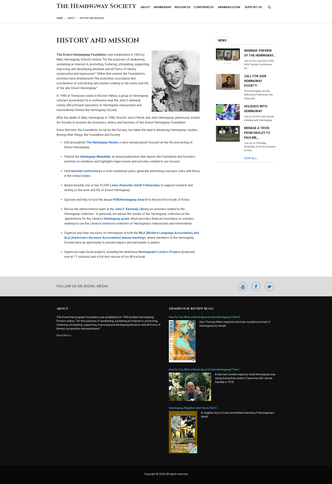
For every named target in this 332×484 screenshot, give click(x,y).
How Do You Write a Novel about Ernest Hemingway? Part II (204, 317)
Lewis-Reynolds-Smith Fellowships (135, 185)
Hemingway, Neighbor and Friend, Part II (193, 407)
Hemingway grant (116, 218)
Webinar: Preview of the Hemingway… (260, 53)
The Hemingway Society (96, 6)
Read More (63, 335)
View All (250, 158)
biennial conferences (86, 171)
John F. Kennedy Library (132, 209)
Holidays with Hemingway (255, 108)
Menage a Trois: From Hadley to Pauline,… (257, 132)
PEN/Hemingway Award (130, 199)
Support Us (253, 7)
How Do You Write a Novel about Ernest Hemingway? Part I (204, 369)
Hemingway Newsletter (95, 156)
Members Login (229, 7)
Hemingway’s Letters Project (159, 252)
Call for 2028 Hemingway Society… (255, 81)
